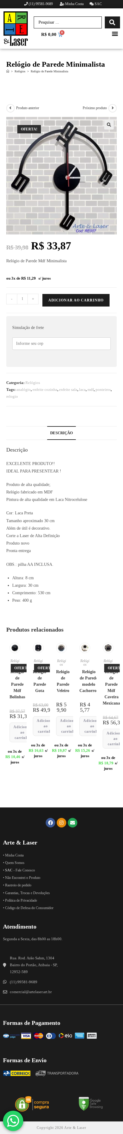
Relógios (32, 382)
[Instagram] (61, 822)
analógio (23, 389)
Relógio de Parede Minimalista (49, 71)
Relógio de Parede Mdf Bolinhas (17, 684)
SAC (98, 4)
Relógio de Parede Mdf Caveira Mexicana (111, 687)
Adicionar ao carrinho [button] (22, 732)
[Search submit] (112, 22)
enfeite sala (68, 389)
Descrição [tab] (61, 433)
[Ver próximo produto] (112, 108)
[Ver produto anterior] (10, 108)
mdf (90, 389)
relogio (12, 396)
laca (82, 389)
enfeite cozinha (45, 389)
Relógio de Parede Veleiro (63, 681)
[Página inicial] (7, 71)
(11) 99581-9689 (41, 4)
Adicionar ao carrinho (76, 300)
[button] (115, 33)
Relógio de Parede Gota (39, 681)
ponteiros (103, 389)
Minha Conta (74, 4)
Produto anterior (27, 108)
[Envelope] (72, 822)
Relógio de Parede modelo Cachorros (88, 681)
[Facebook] (50, 822)
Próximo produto (95, 108)
